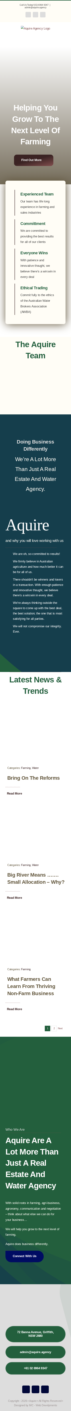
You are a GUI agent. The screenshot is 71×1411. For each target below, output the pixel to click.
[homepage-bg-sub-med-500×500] (35, 711)
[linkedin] (45, 1389)
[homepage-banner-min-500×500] (35, 808)
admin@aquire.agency (35, 7)
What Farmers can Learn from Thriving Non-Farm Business (31, 986)
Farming (26, 767)
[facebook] (26, 1389)
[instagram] (35, 1389)
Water (35, 767)
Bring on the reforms (33, 778)
